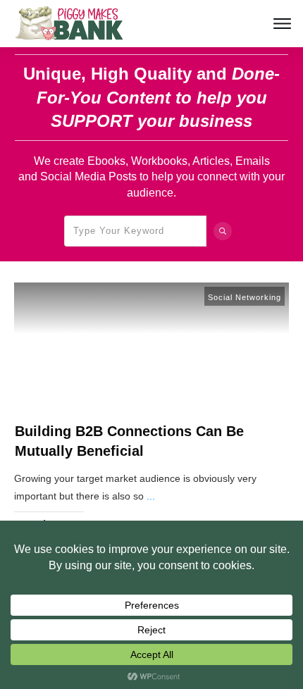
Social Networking (244, 297)
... (151, 496)
